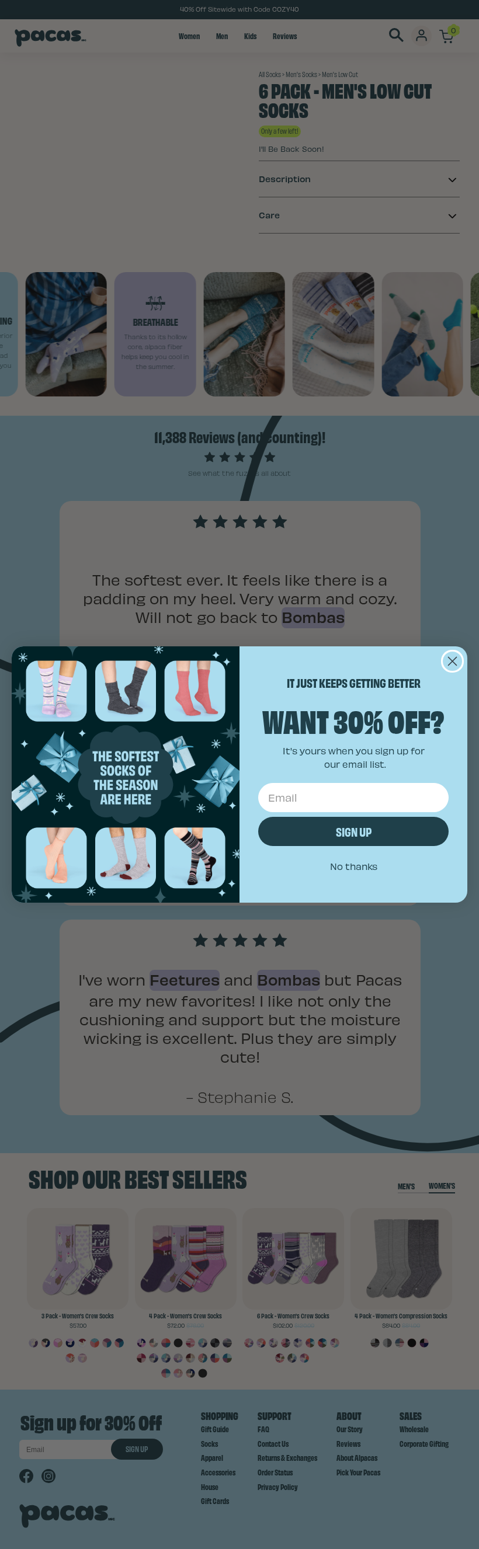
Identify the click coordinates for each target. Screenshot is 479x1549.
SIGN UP (354, 831)
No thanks (353, 866)
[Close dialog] (452, 661)
